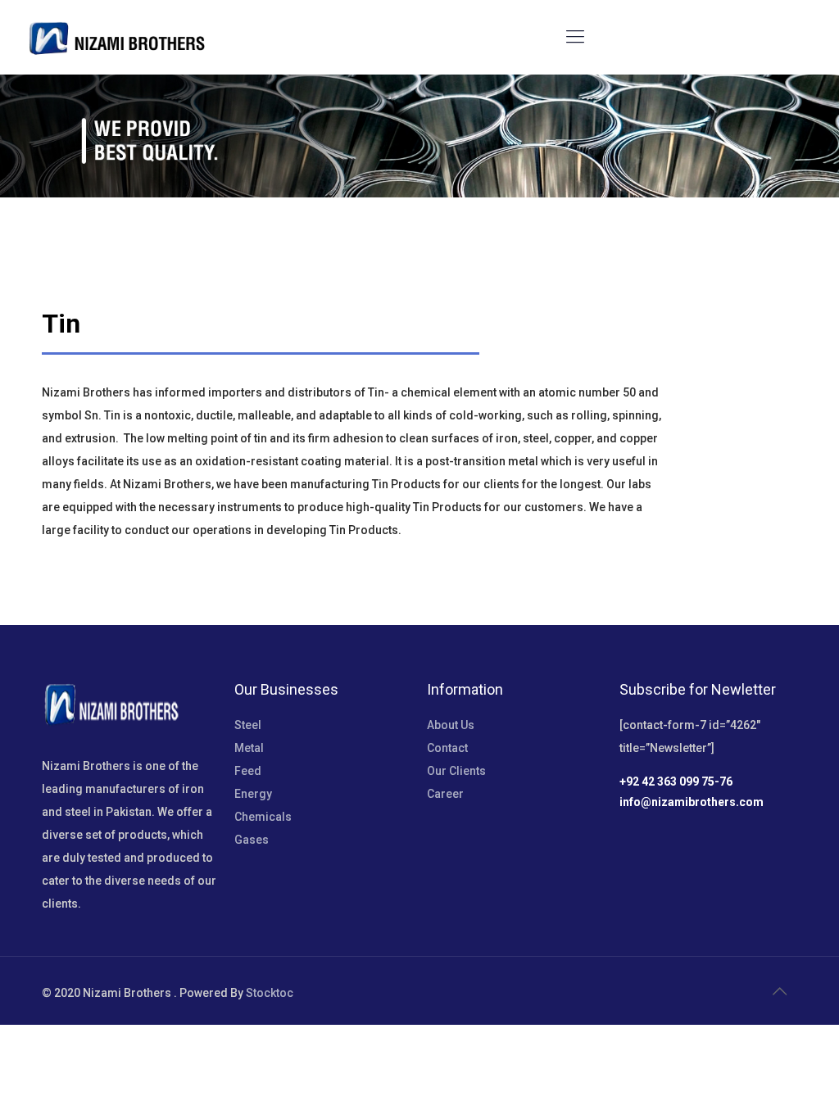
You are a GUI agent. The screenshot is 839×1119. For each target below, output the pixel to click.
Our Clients (456, 770)
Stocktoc (269, 992)
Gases (251, 839)
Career (445, 793)
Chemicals (263, 816)
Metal (249, 747)
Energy (253, 793)
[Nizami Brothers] (117, 37)
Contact (447, 747)
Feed (247, 770)
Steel (247, 725)
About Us (450, 725)
